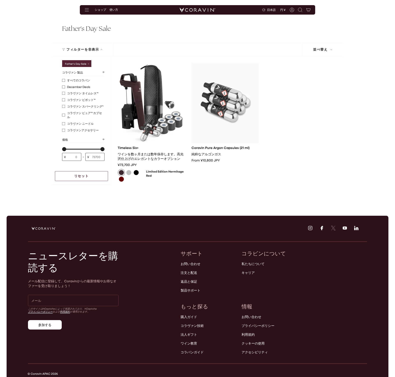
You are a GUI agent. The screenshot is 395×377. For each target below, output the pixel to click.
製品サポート (190, 290)
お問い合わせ (190, 264)
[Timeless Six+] (151, 103)
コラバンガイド (192, 352)
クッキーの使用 (253, 343)
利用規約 (65, 311)
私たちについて (253, 264)
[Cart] (308, 10)
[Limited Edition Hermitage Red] (121, 172)
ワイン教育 (189, 343)
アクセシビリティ (255, 352)
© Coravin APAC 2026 (43, 374)
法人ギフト (189, 334)
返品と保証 (189, 281)
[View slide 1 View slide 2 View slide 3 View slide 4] (151, 103)
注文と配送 (189, 272)
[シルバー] (128, 172)
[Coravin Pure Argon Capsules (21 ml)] (225, 103)
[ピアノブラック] (136, 172)
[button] (300, 10)
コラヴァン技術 (192, 325)
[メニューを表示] (87, 10)
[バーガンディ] (121, 179)
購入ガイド (189, 317)
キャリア (248, 272)
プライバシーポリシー (40, 311)
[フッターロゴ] (43, 228)
